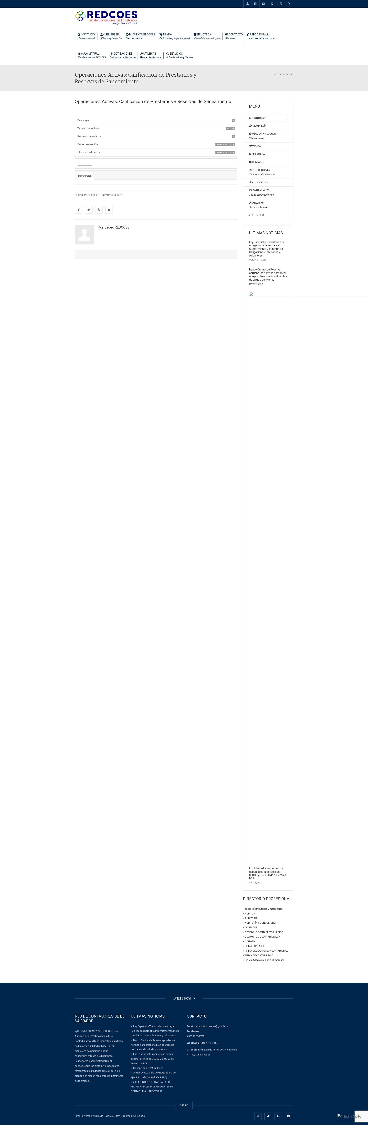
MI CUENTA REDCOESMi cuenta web (140, 36)
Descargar (84, 164)
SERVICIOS (179, 55)
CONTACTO (234, 36)
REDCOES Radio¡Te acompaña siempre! (261, 36)
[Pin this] (99, 210)
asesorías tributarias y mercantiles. (264, 908)
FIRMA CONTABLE (255, 946)
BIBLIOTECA (208, 36)
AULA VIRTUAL (92, 55)
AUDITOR (250, 913)
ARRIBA (184, 1105)
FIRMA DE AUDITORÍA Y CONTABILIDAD (266, 950)
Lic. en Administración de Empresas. (265, 960)
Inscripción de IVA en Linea (148, 1068)
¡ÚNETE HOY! (183, 998)
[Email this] (109, 210)
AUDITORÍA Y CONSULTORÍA (260, 922)
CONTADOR (251, 927)
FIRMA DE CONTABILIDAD (259, 955)
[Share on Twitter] (89, 210)
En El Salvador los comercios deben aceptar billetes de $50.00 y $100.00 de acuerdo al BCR (268, 873)
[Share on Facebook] (78, 210)
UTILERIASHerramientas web (151, 55)
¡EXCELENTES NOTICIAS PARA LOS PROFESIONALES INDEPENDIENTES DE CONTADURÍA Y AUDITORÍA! (152, 1087)
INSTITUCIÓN (87, 36)
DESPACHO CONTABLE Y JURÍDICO (264, 932)
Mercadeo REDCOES (114, 227)
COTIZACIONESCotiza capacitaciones (123, 55)
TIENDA (174, 36)
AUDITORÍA (251, 918)
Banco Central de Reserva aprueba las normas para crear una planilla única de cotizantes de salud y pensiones (268, 274)
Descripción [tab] (85, 175)
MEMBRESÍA (111, 36)
